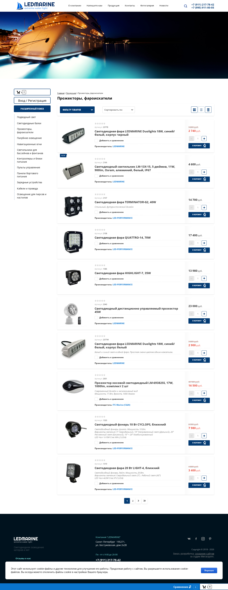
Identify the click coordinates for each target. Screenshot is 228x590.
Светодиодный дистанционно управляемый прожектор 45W (136, 310)
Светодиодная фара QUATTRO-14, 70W (123, 237)
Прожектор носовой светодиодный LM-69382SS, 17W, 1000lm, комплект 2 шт (134, 384)
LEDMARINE (119, 146)
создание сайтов (204, 553)
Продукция (71, 93)
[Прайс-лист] (208, 109)
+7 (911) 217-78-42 (202, 4)
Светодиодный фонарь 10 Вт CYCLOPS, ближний (130, 424)
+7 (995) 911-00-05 (202, 7)
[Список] (201, 109)
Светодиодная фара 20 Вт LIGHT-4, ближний (127, 468)
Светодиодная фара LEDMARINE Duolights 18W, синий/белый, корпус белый (135, 345)
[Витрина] (194, 109)
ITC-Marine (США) (121, 404)
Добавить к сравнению (111, 140)
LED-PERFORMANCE (123, 218)
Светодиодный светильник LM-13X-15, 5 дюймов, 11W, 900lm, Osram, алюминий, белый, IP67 (135, 168)
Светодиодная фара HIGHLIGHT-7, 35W (123, 273)
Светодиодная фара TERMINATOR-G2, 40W (125, 202)
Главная (60, 93)
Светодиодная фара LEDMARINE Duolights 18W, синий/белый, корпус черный (135, 133)
